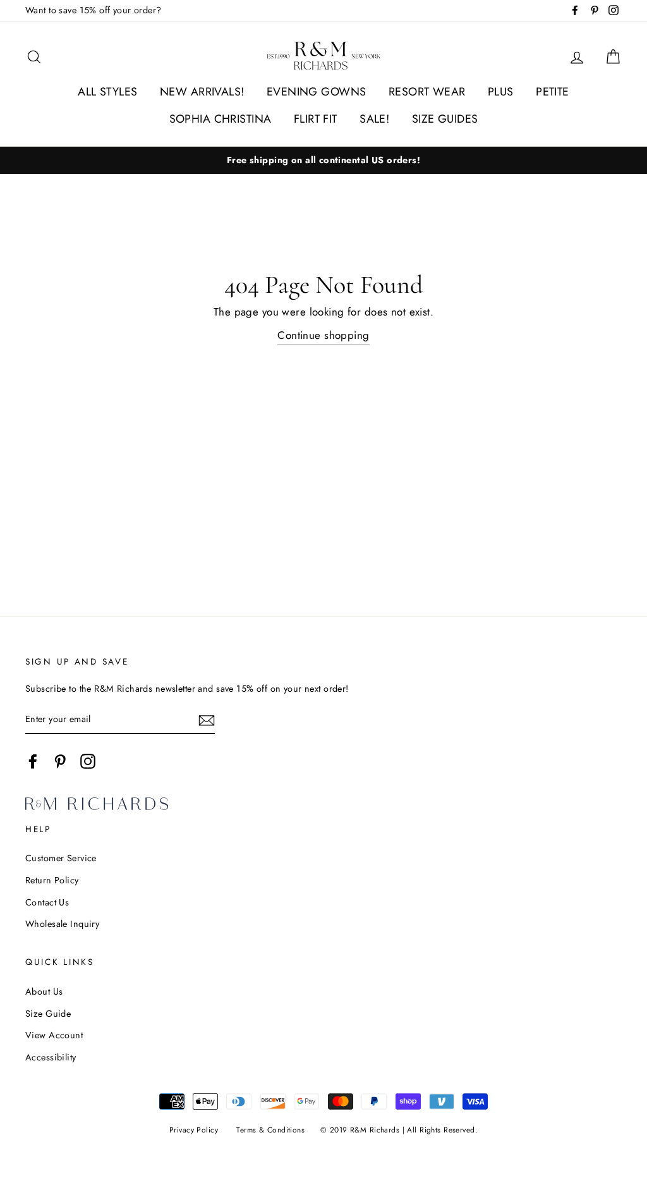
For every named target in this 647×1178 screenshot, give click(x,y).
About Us (44, 991)
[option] (323, 160)
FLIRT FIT (315, 119)
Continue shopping (323, 335)
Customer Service (61, 858)
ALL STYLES (107, 91)
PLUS (501, 91)
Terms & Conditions (270, 1129)
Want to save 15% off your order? (93, 10)
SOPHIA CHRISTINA (220, 119)
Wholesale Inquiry (62, 923)
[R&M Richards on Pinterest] (60, 761)
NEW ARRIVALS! (202, 91)
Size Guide (48, 1013)
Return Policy (52, 880)
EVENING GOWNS (316, 91)
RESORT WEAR (427, 91)
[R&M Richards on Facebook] (32, 761)
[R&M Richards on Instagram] (87, 761)
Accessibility (50, 1057)
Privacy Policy (193, 1129)
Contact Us (47, 902)
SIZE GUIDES (445, 119)
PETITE (552, 91)
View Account (54, 1035)
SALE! (374, 119)
